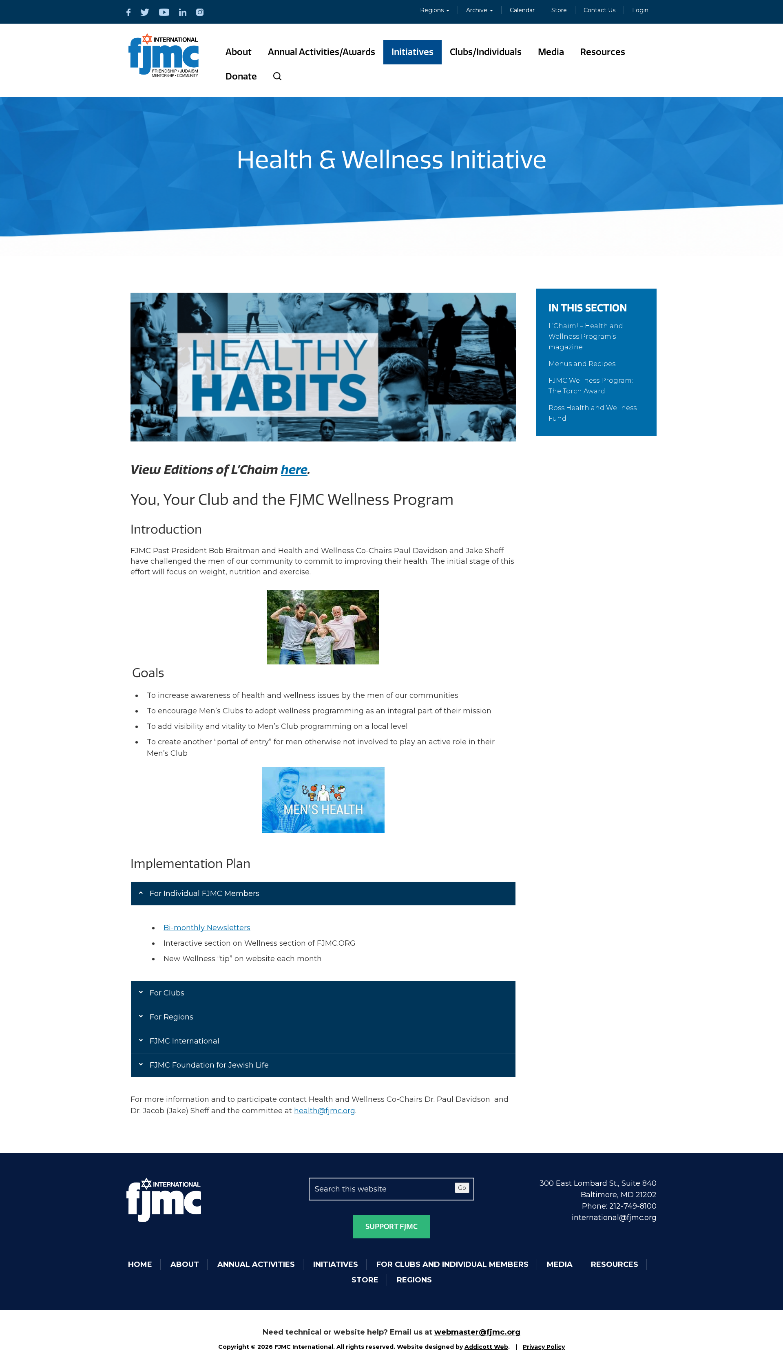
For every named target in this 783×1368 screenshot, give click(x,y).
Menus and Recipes (582, 364)
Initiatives (413, 51)
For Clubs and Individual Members (452, 1264)
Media (551, 51)
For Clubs (167, 992)
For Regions (171, 1017)
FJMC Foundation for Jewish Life (209, 1065)
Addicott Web (486, 1346)
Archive (477, 10)
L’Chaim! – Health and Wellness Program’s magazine (586, 336)
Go (462, 1187)
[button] (323, 893)
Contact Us (599, 10)
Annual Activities (256, 1264)
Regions (432, 10)
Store (559, 10)
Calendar (522, 10)
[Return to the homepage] (163, 55)
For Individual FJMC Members (204, 893)
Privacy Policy (544, 1346)
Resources (602, 51)
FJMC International (184, 1041)
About (239, 51)
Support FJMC (391, 1226)
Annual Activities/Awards (321, 51)
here (294, 470)
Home (140, 1264)
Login (640, 10)
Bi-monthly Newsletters (207, 927)
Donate (241, 76)
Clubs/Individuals (486, 51)
